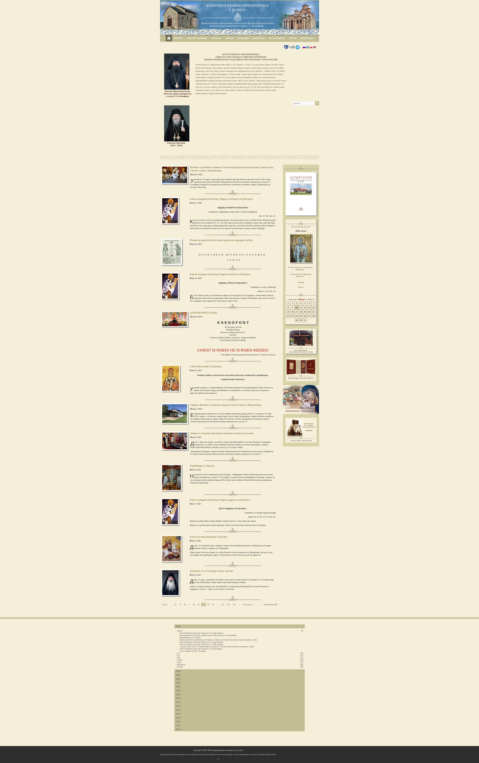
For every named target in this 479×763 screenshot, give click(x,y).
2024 (178, 675)
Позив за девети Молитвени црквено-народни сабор (221, 240)
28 (313, 316)
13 (309, 307)
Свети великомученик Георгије (208, 537)
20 (309, 312)
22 (288, 316)
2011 (178, 725)
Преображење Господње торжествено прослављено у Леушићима (208, 635)
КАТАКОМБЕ (243, 38)
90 (213, 604)
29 (296, 320)
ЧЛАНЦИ (229, 38)
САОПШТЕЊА (258, 38)
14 (313, 307)
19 (305, 312)
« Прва (164, 604)
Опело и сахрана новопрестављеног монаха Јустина (221, 433)
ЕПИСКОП (178, 38)
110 (228, 604)
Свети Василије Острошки (205, 366)
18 (301, 312)
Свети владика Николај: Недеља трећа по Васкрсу (220, 274)
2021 (178, 686)
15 (288, 312)
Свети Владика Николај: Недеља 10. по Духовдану (201, 644)
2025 (178, 671)
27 (309, 316)
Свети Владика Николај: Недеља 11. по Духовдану (201, 642)
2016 (178, 706)
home (169, 38)
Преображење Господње (190, 637)
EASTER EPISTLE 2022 (203, 312)
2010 (178, 729)
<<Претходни (292, 299)
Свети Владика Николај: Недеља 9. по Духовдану (201, 649)
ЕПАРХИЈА (216, 38)
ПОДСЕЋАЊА (306, 38)
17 (296, 312)
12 (305, 307)
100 (222, 604)
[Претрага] (317, 103)
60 (175, 604)
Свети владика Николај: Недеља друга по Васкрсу (220, 500)
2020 (178, 690)
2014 (178, 714)
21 (313, 312)
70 (180, 604)
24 (296, 316)
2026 (178, 626)
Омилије (301, 282)
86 (194, 604)
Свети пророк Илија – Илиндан (193, 651)
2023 (178, 679)
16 (292, 312)
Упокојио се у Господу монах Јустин (211, 571)
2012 (178, 721)
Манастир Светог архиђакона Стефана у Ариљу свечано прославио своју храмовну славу (218, 640)
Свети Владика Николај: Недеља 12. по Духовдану (201, 633)
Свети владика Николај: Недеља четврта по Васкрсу (221, 199)
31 (305, 320)
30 (301, 320)
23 (292, 316)
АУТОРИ (292, 38)
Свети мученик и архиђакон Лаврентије (301, 268)
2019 (178, 694)
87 (199, 604)
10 (296, 307)
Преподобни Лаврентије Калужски (301, 275)
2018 (178, 698)
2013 (178, 717)
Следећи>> (310, 299)
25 (301, 316)
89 (208, 604)
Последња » (248, 604)
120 (234, 604)
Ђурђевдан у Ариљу (202, 465)
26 (305, 316)
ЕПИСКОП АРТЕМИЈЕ (197, 38)
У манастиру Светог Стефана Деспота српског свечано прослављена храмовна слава (217, 646)
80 (185, 604)
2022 (178, 683)
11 (301, 307)
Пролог (301, 287)
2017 (178, 702)
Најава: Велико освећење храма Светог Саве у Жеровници (225, 405)
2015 (178, 710)
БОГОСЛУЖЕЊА (277, 38)
